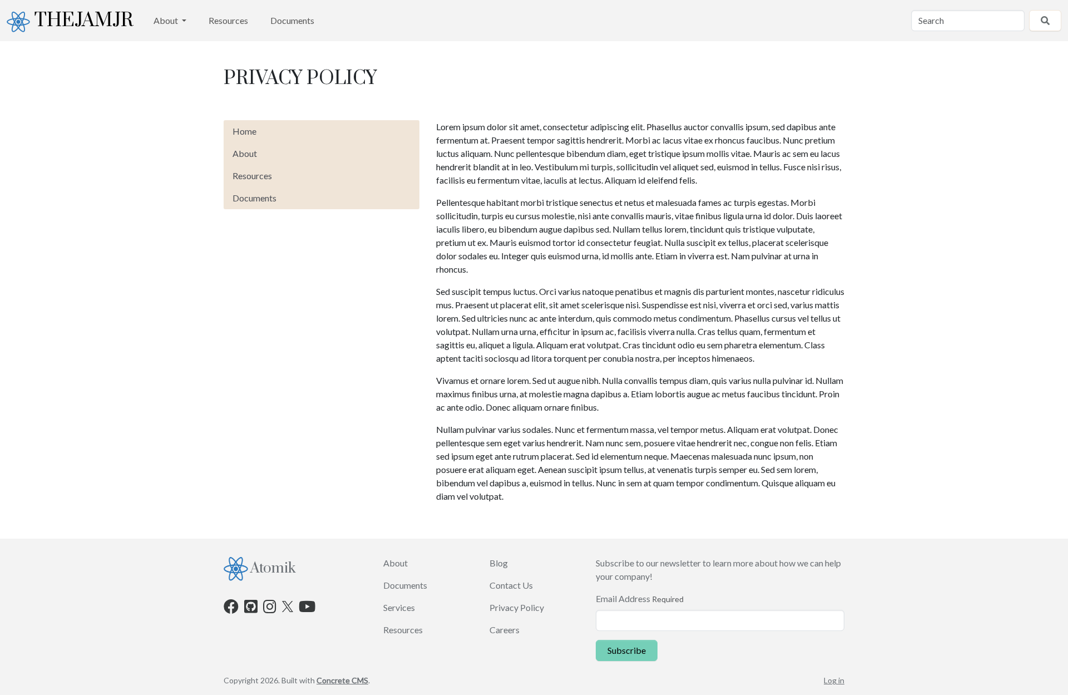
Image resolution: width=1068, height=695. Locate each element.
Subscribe (626, 650)
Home (244, 131)
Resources (228, 20)
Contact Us (511, 585)
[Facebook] (231, 608)
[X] (287, 605)
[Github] (251, 608)
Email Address (623, 598)
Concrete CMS (342, 680)
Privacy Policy (517, 607)
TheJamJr (84, 20)
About (167, 20)
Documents (292, 20)
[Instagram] (269, 608)
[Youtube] (307, 608)
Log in (834, 680)
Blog (499, 563)
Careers (505, 629)
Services (399, 607)
